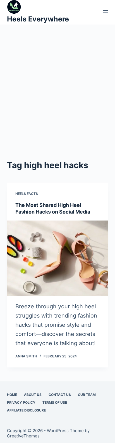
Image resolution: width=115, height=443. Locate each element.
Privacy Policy (21, 402)
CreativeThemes (23, 436)
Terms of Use (54, 402)
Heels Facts (26, 194)
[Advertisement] (57, 98)
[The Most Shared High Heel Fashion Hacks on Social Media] (57, 258)
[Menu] (105, 12)
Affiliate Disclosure (26, 410)
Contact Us (60, 395)
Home (12, 395)
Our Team (87, 395)
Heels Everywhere (38, 19)
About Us (33, 395)
